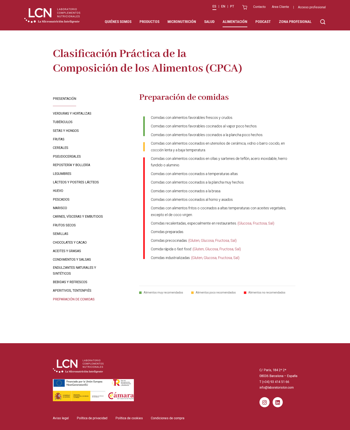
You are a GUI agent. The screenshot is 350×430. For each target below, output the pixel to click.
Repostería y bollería (71, 165)
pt (232, 6)
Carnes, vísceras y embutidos (78, 216)
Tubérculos (63, 122)
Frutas (58, 139)
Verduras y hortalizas (72, 113)
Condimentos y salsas (72, 259)
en (223, 6)
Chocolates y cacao (70, 242)
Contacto (259, 7)
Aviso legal (61, 418)
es (214, 6)
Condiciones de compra (167, 418)
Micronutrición (182, 21)
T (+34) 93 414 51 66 (274, 382)
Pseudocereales (67, 156)
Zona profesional (295, 21)
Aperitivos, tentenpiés (72, 290)
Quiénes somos (118, 21)
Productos (149, 21)
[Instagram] (264, 402)
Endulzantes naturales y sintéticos (74, 270)
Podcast (263, 21)
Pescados (61, 199)
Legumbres (62, 174)
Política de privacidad (92, 418)
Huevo (58, 191)
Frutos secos (64, 225)
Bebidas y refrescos (70, 282)
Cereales (60, 148)
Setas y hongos (66, 131)
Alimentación (235, 21)
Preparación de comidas (74, 299)
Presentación (64, 99)
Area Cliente (280, 7)
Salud (209, 21)
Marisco (60, 208)
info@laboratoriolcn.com (276, 387)
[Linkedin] (278, 402)
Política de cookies (129, 418)
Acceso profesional (312, 7)
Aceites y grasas (67, 251)
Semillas (60, 234)
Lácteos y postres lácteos (76, 182)
